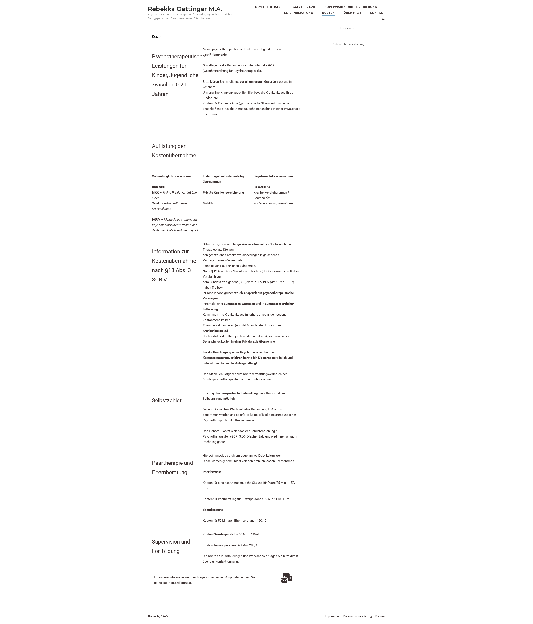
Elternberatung (298, 12)
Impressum (348, 28)
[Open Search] (383, 19)
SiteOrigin (167, 616)
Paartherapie (304, 7)
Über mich (352, 12)
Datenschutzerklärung (348, 44)
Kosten (328, 12)
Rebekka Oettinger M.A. (185, 9)
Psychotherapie (269, 7)
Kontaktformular (179, 583)
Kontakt (377, 12)
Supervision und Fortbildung (351, 7)
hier (268, 379)
